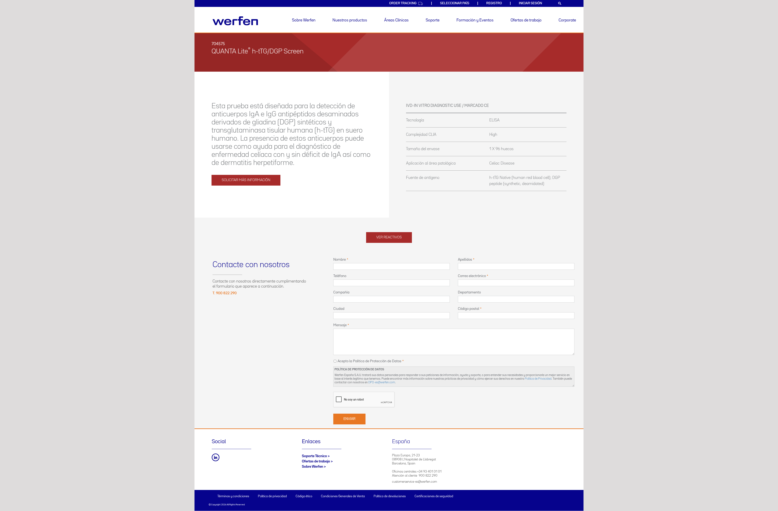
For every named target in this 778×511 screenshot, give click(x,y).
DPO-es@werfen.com (381, 382)
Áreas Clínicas (396, 20)
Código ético (304, 496)
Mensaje (340, 325)
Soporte (432, 20)
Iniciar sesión (530, 3)
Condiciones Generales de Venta (343, 496)
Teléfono (339, 276)
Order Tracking (403, 3)
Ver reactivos (389, 237)
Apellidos (465, 259)
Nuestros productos (349, 20)
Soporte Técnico (314, 456)
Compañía (341, 292)
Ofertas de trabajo (526, 20)
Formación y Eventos (475, 20)
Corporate (567, 20)
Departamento (469, 292)
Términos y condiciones (233, 496)
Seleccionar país (454, 3)
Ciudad (338, 308)
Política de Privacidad (538, 378)
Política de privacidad (272, 496)
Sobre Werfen (303, 20)
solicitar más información (246, 180)
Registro (494, 3)
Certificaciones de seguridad (434, 496)
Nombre (339, 259)
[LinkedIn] (215, 457)
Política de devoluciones (390, 496)
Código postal (468, 308)
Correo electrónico (472, 276)
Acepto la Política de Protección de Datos (369, 361)
